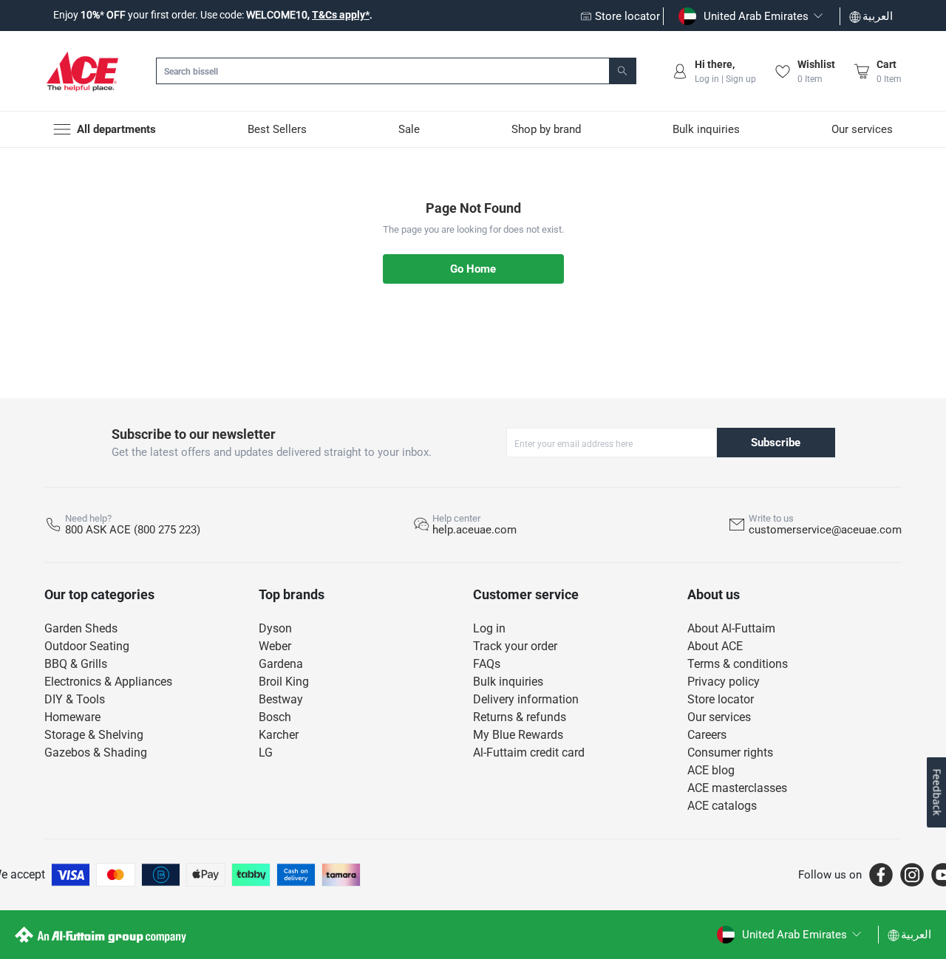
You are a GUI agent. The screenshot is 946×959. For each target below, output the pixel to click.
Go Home (473, 269)
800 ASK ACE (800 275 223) (132, 529)
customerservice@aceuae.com (825, 529)
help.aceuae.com (474, 529)
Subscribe (775, 442)
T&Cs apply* (341, 15)
